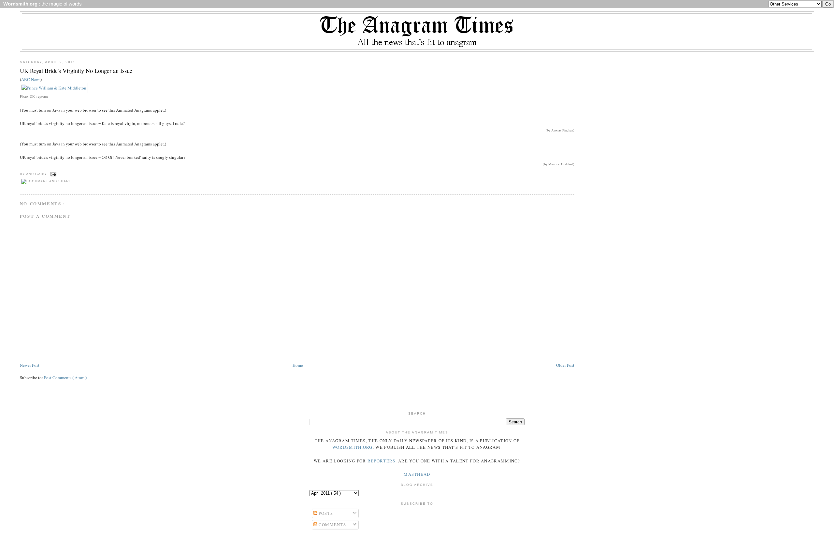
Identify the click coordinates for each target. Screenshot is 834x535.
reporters (381, 461)
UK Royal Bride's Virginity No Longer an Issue (76, 71)
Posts (325, 513)
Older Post (565, 365)
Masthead (417, 474)
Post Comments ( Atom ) (65, 377)
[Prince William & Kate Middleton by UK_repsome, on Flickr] (54, 88)
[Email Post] (53, 174)
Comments (331, 525)
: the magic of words (41, 4)
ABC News (30, 79)
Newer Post (29, 365)
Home (298, 365)
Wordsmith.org (352, 447)
